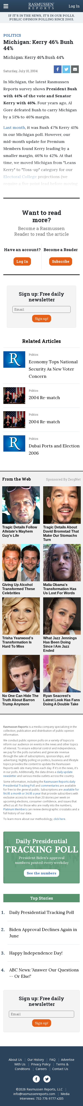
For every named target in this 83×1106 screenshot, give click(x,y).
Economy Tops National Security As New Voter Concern (53, 369)
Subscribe (60, 261)
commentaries (50, 785)
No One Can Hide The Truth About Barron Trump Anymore (20, 700)
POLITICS (12, 35)
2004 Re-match (44, 397)
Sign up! (41, 318)
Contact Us (60, 1069)
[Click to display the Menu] (6, 6)
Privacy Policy (40, 1064)
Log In (74, 6)
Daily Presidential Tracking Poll (41, 912)
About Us (15, 1059)
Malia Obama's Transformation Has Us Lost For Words (59, 589)
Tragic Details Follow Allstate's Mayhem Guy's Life (19, 531)
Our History (35, 1059)
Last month (14, 127)
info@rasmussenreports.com (34, 1094)
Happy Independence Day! (35, 953)
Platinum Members (15, 809)
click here (59, 819)
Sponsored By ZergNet (63, 479)
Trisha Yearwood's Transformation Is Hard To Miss (17, 642)
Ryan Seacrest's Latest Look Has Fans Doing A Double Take (61, 700)
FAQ (52, 1059)
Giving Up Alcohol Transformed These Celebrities (18, 589)
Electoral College (20, 176)
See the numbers (41, 873)
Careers (41, 1069)
